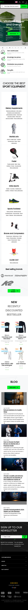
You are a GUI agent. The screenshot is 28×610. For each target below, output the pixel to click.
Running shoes (17, 211)
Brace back (14, 240)
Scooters (12, 188)
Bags (16, 141)
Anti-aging (18, 111)
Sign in (24, 536)
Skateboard (18, 188)
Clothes (19, 139)
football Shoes (8, 213)
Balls (16, 164)
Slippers (11, 215)
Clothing (9, 166)
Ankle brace (16, 236)
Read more (13, 387)
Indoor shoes (10, 211)
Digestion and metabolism (13, 113)
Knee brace (9, 236)
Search (24, 6)
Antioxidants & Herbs (11, 114)
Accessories (11, 141)
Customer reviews (14, 585)
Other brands (13, 291)
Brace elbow (13, 238)
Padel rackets (10, 164)
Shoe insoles (16, 213)
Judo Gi (9, 139)
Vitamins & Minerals (11, 111)
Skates (8, 188)
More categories (18, 118)
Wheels (12, 190)
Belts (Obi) (13, 139)
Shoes (12, 166)
